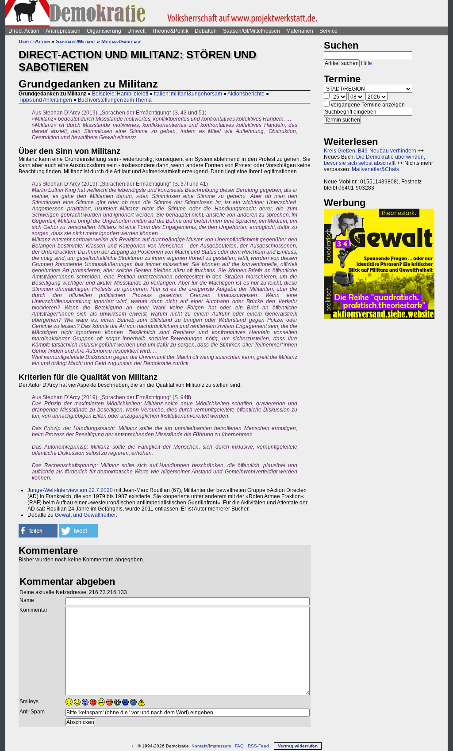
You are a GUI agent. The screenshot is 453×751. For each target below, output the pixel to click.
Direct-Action (23, 31)
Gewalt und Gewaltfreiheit (86, 515)
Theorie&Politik (170, 31)
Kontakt (199, 745)
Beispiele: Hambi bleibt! (120, 94)
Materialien (299, 31)
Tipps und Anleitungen (45, 100)
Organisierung (104, 31)
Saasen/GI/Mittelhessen (251, 31)
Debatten (206, 31)
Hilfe (366, 63)
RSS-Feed (258, 745)
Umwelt (136, 31)
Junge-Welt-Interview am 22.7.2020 (70, 490)
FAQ (239, 745)
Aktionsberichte (246, 94)
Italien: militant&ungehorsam (188, 94)
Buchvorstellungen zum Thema (115, 100)
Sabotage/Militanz (76, 41)
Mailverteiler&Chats (375, 169)
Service (328, 31)
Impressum (220, 745)
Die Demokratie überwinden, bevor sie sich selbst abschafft (374, 160)
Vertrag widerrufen (298, 745)
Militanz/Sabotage (121, 41)
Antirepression (63, 31)
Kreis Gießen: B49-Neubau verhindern (370, 151)
